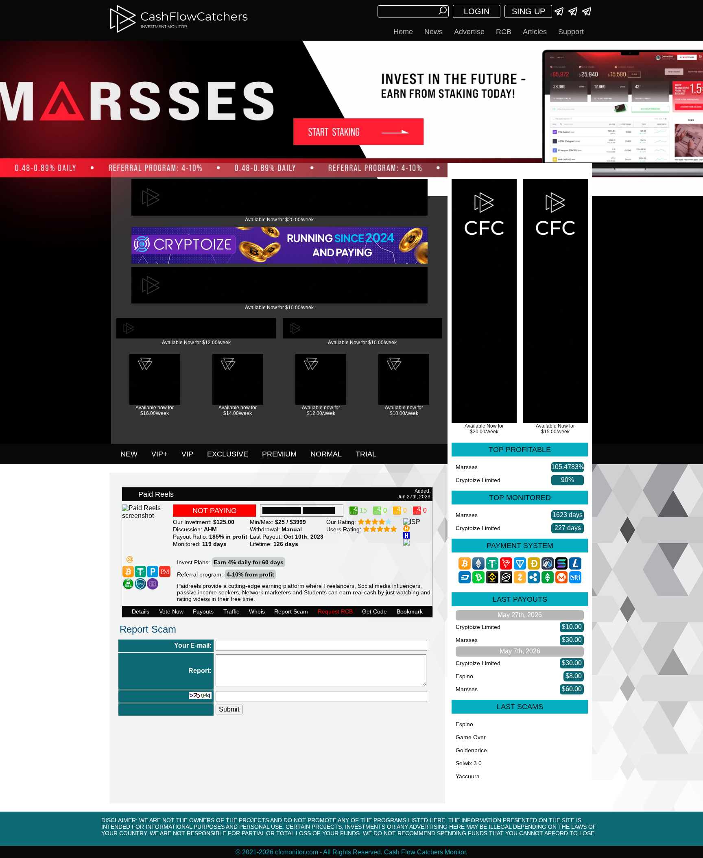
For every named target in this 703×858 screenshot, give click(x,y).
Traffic (231, 611)
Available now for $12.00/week (321, 410)
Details (140, 611)
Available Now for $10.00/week (279, 307)
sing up (528, 11)
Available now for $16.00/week (154, 410)
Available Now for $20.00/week (279, 220)
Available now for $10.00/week (404, 410)
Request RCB (335, 611)
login (476, 11)
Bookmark (410, 611)
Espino (464, 676)
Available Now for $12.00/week (196, 342)
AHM (210, 529)
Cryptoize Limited (478, 480)
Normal (326, 454)
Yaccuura (468, 776)
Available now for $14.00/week (237, 410)
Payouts (203, 611)
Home (403, 32)
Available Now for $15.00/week (555, 428)
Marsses (467, 467)
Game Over (471, 737)
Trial (366, 454)
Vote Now (171, 611)
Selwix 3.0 (469, 763)
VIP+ (159, 454)
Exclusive (227, 454)
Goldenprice (471, 750)
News (433, 32)
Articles (535, 32)
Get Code (374, 611)
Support (571, 32)
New (129, 454)
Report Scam (291, 611)
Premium (279, 454)
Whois (257, 611)
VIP (187, 454)
